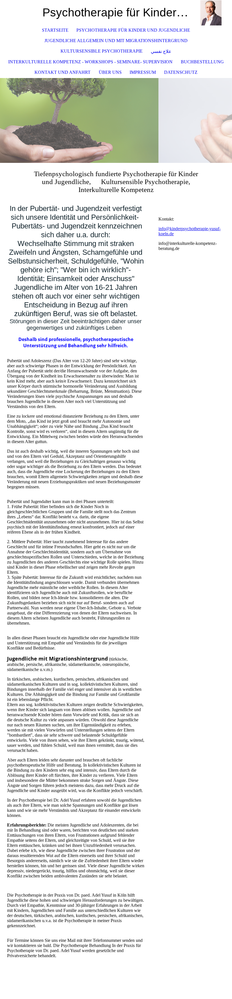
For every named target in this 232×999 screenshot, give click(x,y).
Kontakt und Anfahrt (63, 72)
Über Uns (110, 72)
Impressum (143, 72)
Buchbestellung (202, 61)
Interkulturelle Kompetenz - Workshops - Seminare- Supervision (90, 61)
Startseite (55, 30)
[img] (211, 12)
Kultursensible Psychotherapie (102, 51)
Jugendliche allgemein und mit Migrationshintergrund (116, 40)
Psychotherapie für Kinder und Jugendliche (133, 30)
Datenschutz (180, 72)
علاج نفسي (161, 51)
